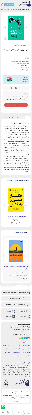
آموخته (22, 66)
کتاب (26, 10)
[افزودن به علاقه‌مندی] (20, 88)
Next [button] (7, 205)
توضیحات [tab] (28, 117)
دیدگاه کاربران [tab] (7, 117)
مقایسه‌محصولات (26, 349)
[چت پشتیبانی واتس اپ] (3, 407)
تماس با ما (7, 352)
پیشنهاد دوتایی (16, 356)
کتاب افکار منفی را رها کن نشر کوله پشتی (16, 216)
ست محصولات (16, 352)
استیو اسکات (22, 61)
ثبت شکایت (27, 356)
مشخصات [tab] (22, 117)
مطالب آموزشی (26, 352)
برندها (18, 345)
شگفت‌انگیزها (17, 349)
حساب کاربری (26, 345)
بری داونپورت (14, 61)
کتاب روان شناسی (19, 10)
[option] (16, 206)
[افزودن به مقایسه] (15, 88)
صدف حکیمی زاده (21, 63)
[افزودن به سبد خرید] (20, 223)
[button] (5, 27)
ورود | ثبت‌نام (10, 4)
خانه (29, 10)
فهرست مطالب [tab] (15, 117)
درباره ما (8, 349)
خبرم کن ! (16, 105)
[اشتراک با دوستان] (11, 88)
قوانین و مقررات (6, 345)
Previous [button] (25, 205)
